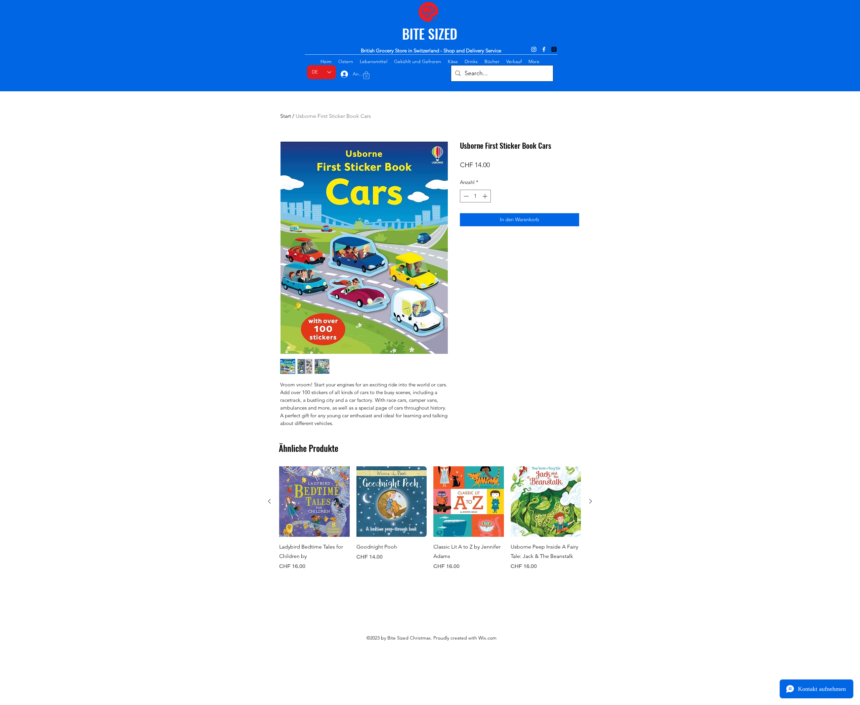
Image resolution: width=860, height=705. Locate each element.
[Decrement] (465, 196)
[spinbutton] (475, 196)
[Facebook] (544, 49)
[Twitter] (554, 49)
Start (285, 116)
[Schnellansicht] (314, 501)
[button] (366, 75)
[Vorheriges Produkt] (269, 501)
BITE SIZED (429, 33)
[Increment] (485, 196)
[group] (430, 523)
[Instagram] (533, 49)
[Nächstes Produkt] (591, 501)
